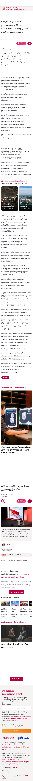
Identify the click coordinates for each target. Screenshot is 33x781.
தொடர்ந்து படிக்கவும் (17, 592)
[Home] (23, 738)
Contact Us (15, 768)
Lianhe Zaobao (6, 747)
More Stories (16, 678)
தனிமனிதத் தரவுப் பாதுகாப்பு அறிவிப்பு (17, 718)
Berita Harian (16, 747)
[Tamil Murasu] (8, 738)
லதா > (9, 544)
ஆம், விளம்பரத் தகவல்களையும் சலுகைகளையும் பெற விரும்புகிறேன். (16, 725)
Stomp (4, 749)
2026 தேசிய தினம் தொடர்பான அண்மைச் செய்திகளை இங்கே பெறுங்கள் (18, 9)
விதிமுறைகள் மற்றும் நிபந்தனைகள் (20, 716)
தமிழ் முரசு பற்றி (7, 759)
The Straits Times (7, 745)
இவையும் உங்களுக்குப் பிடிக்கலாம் (14, 181)
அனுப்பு (16, 731)
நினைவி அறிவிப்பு (15, 764)
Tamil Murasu (25, 747)
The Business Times (20, 745)
